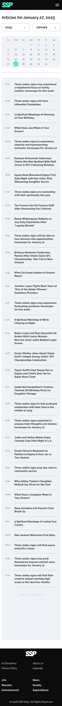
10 (46, 49)
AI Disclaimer (9, 663)
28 (23, 64)
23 (39, 59)
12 (8, 54)
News (36, 680)
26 (8, 64)
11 (54, 49)
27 (16, 64)
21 (23, 59)
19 (8, 59)
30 (38, 64)
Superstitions (40, 690)
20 (16, 59)
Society (37, 685)
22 (31, 59)
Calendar (38, 668)
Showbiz (7, 685)
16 (39, 54)
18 (54, 54)
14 (23, 54)
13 (16, 54)
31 (46, 64)
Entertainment (10, 690)
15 (31, 54)
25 (54, 59)
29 (31, 64)
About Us (38, 663)
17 (46, 54)
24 (46, 59)
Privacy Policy (9, 668)
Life (4, 680)
